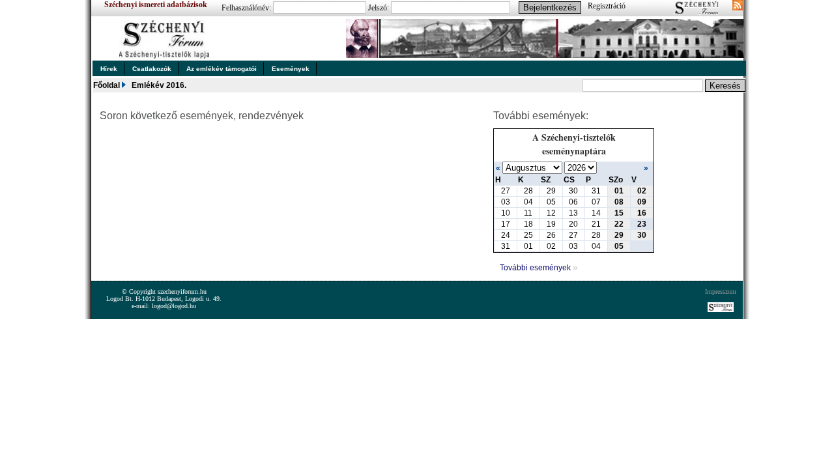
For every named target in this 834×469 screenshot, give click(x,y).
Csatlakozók (151, 68)
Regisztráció (607, 5)
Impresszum (720, 291)
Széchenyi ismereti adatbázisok (155, 4)
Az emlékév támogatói (221, 68)
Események (290, 68)
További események (539, 267)
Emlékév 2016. (159, 85)
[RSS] (737, 6)
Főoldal (106, 85)
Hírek (108, 68)
